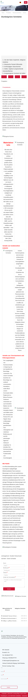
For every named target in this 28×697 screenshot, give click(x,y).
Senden (9, 589)
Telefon (17, 76)
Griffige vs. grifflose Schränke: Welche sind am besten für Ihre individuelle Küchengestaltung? (10, 620)
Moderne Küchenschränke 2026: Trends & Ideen (10, 618)
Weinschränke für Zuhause (7, 609)
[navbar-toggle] (25, 2)
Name (4, 563)
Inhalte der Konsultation (9, 577)
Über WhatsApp (24, 76)
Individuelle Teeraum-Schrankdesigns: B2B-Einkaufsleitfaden (10, 616)
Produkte (8, 12)
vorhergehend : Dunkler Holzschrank (11, 556)
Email (10, 76)
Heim (2, 12)
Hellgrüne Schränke (20, 608)
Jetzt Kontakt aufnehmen (4, 76)
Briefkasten (6, 567)
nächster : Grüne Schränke (8, 558)
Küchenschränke (17, 12)
